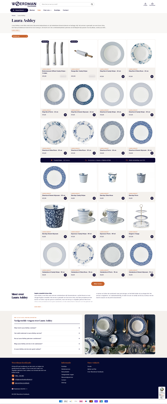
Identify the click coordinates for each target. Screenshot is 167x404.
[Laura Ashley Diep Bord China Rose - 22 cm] (141, 54)
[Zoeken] (92, 4)
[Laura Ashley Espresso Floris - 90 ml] (112, 216)
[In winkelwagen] (63, 76)
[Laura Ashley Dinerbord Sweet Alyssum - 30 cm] (55, 178)
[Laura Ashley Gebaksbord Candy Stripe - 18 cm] (55, 255)
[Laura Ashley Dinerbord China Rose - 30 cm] (83, 133)
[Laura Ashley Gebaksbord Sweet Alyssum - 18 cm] (141, 255)
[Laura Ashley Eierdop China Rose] (112, 178)
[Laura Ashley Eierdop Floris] (141, 178)
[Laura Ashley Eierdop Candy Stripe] (83, 178)
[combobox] (67, 4)
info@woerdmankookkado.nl (23, 379)
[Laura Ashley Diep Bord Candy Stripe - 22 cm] (112, 54)
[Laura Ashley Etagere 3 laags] (141, 216)
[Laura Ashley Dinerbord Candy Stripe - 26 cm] (112, 95)
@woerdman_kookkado (22, 383)
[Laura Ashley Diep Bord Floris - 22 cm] (55, 95)
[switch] (161, 398)
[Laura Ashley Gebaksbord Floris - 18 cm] (112, 255)
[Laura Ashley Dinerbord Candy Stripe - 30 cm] (141, 95)
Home (13, 15)
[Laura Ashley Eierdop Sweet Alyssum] (55, 216)
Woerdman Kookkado (23, 394)
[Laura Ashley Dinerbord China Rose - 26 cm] (55, 133)
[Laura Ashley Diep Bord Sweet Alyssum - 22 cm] (83, 95)
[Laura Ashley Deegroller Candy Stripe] (83, 54)
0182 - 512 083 (19, 375)
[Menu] (164, 385)
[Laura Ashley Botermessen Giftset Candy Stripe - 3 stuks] (55, 54)
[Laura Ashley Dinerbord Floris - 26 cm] (112, 133)
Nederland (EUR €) (20, 389)
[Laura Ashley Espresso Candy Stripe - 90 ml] (83, 216)
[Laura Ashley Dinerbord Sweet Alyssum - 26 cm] (141, 133)
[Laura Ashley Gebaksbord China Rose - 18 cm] (83, 255)
